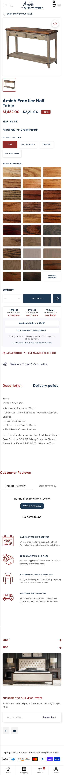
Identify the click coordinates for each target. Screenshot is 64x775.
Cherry (46, 144)
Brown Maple (28, 144)
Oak (10, 144)
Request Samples (52, 276)
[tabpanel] (32, 47)
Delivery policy (45, 386)
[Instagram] (14, 730)
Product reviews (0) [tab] (15, 485)
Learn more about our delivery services (32, 342)
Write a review (32, 506)
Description (13, 386)
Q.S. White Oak (12, 154)
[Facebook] (6, 730)
